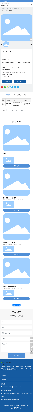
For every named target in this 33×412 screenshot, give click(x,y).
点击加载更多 (16, 305)
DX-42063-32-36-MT (9, 286)
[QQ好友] (11, 87)
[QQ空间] (15, 87)
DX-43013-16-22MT (9, 198)
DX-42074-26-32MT (9, 242)
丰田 (22, 8)
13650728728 (7, 390)
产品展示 (9, 8)
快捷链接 (4, 375)
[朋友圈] (8, 87)
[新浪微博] (2, 87)
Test (4, 154)
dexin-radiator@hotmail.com (12, 387)
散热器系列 (16, 8)
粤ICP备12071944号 (16, 408)
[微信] (5, 87)
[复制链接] (18, 87)
